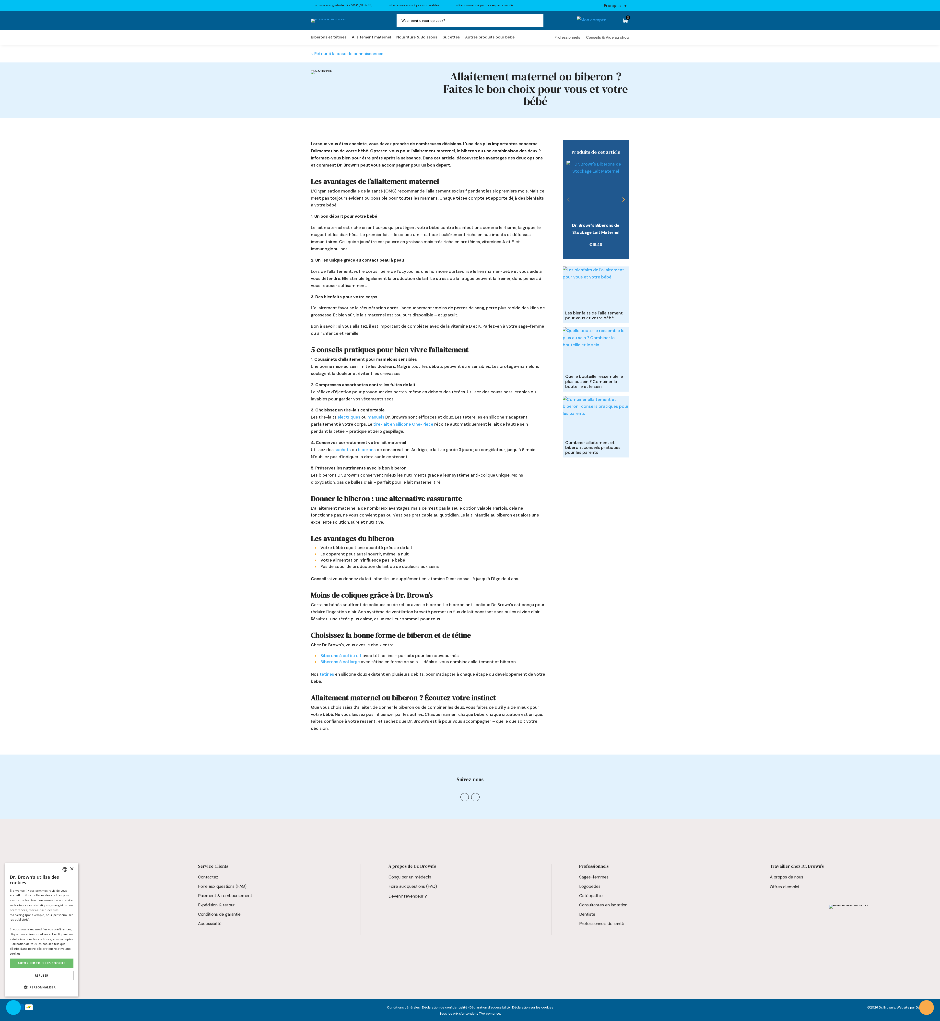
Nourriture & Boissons (416, 38)
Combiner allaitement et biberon (38, 895)
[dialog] (41, 930)
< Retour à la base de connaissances (347, 53)
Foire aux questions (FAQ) (31, 923)
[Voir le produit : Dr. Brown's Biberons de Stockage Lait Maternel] (595, 190)
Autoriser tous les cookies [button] (41, 963)
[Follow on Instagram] (464, 797)
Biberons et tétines (328, 38)
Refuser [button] (41, 975)
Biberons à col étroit (341, 655)
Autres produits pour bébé (490, 38)
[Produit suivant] (623, 199)
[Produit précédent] (568, 199)
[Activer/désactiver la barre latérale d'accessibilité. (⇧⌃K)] (13, 1007)
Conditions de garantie (219, 914)
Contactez (208, 877)
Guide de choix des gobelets (34, 886)
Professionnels (567, 37)
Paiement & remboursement (225, 895)
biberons (367, 449)
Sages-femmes (594, 877)
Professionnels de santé (601, 923)
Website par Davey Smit (915, 1007)
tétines (327, 674)
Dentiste (587, 914)
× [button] (71, 869)
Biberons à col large (340, 661)
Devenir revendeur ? (407, 896)
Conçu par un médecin (409, 877)
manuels (375, 417)
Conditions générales (403, 1007)
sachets (343, 449)
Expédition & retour (216, 905)
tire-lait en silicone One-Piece (403, 424)
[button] (41, 988)
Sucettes (451, 38)
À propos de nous (786, 877)
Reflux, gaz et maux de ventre (35, 905)
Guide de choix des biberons (34, 877)
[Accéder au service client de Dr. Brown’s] (926, 1007)
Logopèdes (589, 886)
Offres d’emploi (784, 886)
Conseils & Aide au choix (607, 37)
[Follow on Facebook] (475, 797)
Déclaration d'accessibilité (490, 1007)
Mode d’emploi (21, 914)
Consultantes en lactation (603, 905)
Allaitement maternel (371, 38)
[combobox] (64, 869)
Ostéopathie (591, 895)
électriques (349, 417)
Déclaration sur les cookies (532, 1007)
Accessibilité (210, 923)
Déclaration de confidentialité (444, 1007)
